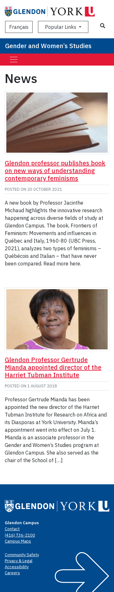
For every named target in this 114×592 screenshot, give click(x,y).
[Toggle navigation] (13, 60)
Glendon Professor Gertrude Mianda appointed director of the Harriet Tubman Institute (53, 367)
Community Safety (22, 554)
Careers (12, 573)
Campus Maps (18, 541)
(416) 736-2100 (20, 535)
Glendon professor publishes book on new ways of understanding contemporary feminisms (55, 170)
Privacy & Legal (18, 560)
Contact (12, 529)
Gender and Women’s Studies (48, 45)
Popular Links (61, 27)
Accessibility (16, 567)
